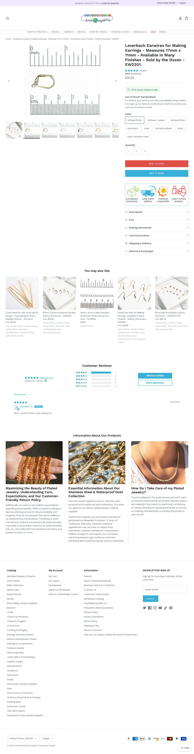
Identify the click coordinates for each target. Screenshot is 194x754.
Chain (10, 612)
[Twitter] (144, 607)
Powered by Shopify (46, 745)
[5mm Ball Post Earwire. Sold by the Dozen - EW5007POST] (171, 293)
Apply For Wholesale (59, 589)
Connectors (13, 625)
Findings (68, 32)
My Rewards (55, 585)
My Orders (54, 580)
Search (87, 576)
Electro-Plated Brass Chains (21, 639)
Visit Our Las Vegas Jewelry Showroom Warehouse (110, 634)
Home (8, 39)
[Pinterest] (170, 607)
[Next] (116, 81)
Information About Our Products (97, 435)
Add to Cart (157, 163)
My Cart (53, 576)
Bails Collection (15, 585)
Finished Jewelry (15, 648)
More (162, 32)
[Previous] (9, 81)
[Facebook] (149, 607)
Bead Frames (14, 594)
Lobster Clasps (15, 661)
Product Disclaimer (94, 616)
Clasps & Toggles (16, 621)
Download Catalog (94, 598)
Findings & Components (19, 643)
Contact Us (90, 589)
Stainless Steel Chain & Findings (23, 697)
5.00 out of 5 (46, 377)
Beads (81, 32)
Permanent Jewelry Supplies (22, 683)
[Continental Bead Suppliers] (97, 18)
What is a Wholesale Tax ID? (63, 594)
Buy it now (157, 173)
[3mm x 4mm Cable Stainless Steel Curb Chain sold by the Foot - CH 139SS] (96, 293)
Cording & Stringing (17, 630)
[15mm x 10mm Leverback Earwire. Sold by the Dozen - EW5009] (59, 293)
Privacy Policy (91, 612)
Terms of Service (93, 630)
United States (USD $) (166, 3)
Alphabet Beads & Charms (21, 576)
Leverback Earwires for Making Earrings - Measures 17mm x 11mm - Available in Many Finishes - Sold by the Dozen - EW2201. (66, 39)
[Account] (180, 18)
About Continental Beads (97, 580)
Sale (153, 32)
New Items (12, 674)
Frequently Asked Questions (98, 607)
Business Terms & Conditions (99, 585)
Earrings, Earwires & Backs (20, 634)
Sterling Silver (120, 32)
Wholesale (139, 32)
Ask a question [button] (155, 382)
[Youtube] (160, 607)
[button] (132, 70)
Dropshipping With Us (95, 603)
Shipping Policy (91, 625)
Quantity (130, 145)
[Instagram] (155, 607)
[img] (20, 402)
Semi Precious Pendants (20, 692)
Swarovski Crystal (16, 706)
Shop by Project (37, 32)
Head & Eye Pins (15, 652)
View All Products (16, 710)
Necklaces (12, 670)
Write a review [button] (155, 375)
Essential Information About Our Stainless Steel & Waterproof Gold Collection (95, 492)
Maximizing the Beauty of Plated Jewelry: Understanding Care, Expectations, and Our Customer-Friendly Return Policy (32, 494)
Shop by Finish (97, 32)
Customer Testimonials (96, 594)
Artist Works (13, 580)
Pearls (10, 679)
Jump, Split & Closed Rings (21, 656)
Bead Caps (13, 589)
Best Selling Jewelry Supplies (22, 603)
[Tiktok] (165, 607)
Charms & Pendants (17, 616)
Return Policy (90, 621)
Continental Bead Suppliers (25, 745)
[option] (62, 81)
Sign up (151, 598)
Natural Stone (14, 665)
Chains (55, 32)
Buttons (11, 607)
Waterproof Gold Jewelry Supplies (25, 715)
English (182, 3)
